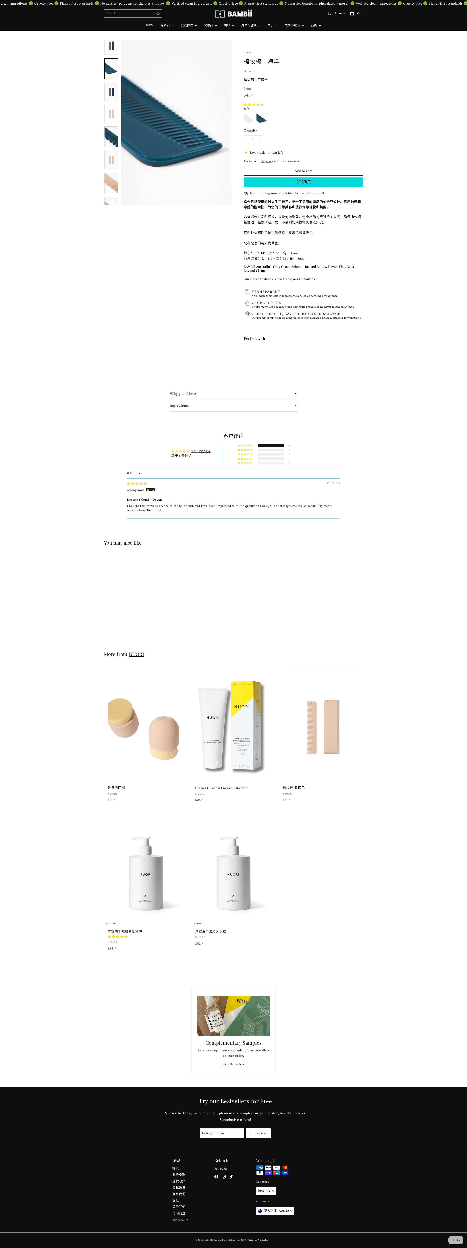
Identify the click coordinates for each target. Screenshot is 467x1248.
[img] (137, 484)
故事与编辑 (293, 25)
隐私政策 (179, 1188)
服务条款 (179, 1175)
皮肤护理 (187, 25)
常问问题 (179, 1214)
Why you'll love (183, 393)
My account (180, 1220)
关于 (271, 25)
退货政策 (179, 1181)
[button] (254, 105)
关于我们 (179, 1207)
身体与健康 (249, 25)
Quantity (250, 130)
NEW (149, 25)
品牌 (314, 25)
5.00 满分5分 (201, 451)
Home (248, 52)
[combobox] (133, 13)
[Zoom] (176, 122)
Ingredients (179, 405)
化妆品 (209, 25)
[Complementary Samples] (233, 1016)
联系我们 (179, 1194)
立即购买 (303, 182)
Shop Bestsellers (233, 1064)
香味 (227, 25)
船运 (175, 1201)
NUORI (249, 71)
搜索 (175, 1168)
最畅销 (166, 25)
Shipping (266, 161)
